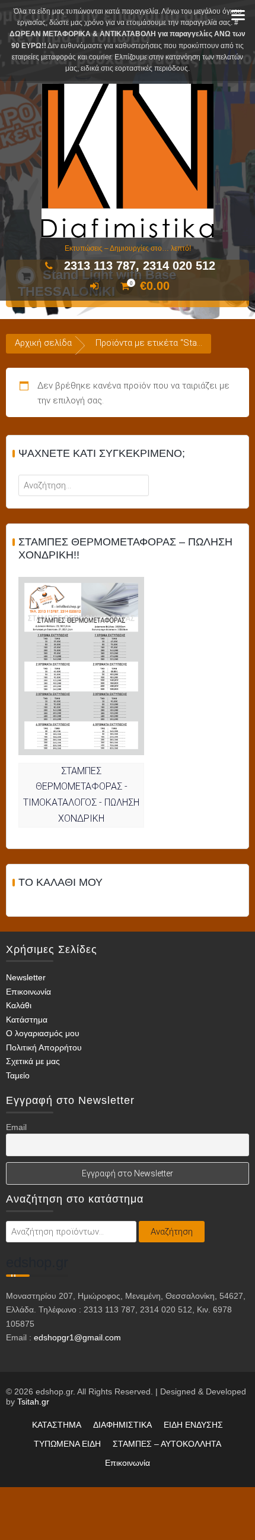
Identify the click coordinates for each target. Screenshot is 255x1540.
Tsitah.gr (33, 1401)
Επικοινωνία (28, 991)
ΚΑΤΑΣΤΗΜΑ (56, 1424)
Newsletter (26, 977)
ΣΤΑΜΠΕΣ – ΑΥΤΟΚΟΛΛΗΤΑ (167, 1444)
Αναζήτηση (172, 1231)
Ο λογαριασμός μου (42, 1033)
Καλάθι (18, 1005)
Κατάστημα (26, 1019)
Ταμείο (18, 1075)
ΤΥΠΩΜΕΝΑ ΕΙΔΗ (67, 1444)
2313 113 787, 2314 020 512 (139, 265)
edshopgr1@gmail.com (77, 1337)
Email (16, 1127)
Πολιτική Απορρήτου (44, 1047)
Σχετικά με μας (33, 1061)
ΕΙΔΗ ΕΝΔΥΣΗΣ (193, 1424)
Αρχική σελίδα (43, 342)
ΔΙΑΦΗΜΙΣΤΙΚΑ (122, 1424)
